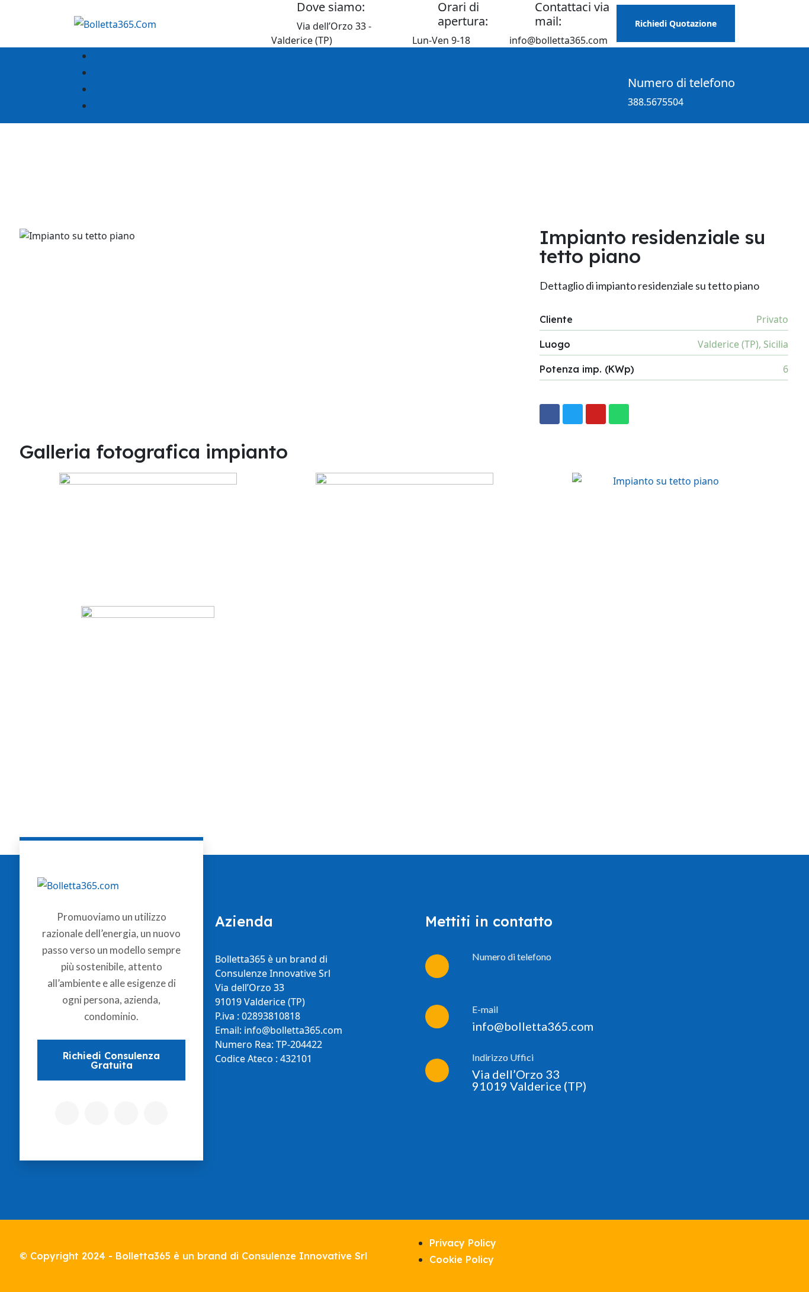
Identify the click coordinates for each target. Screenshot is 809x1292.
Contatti (111, 105)
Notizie (108, 88)
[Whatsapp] (619, 414)
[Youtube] (596, 414)
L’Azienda (113, 55)
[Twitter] (573, 414)
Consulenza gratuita (138, 72)
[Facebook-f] (550, 414)
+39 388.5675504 (508, 975)
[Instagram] (126, 1113)
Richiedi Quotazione (676, 23)
